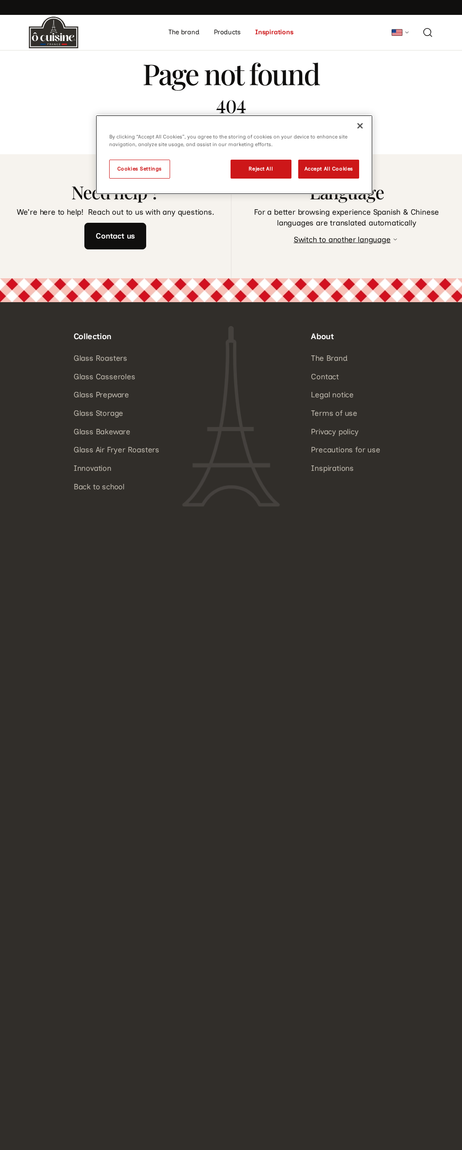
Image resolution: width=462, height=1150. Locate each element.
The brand (183, 32)
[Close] (360, 126)
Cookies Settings (139, 169)
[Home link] (54, 32)
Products (227, 32)
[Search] (427, 32)
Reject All (261, 169)
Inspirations (274, 32)
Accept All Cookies (329, 169)
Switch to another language (342, 239)
